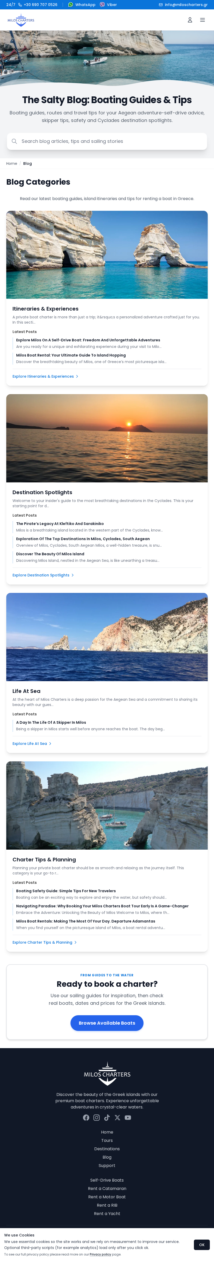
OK (202, 1244)
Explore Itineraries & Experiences (43, 376)
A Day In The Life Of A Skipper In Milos (51, 722)
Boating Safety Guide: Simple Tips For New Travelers (66, 891)
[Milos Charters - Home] (20, 20)
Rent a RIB (107, 1205)
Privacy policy (100, 1254)
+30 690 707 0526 (31, 4)
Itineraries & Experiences (46, 308)
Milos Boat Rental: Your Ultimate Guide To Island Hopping (71, 355)
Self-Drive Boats (107, 1180)
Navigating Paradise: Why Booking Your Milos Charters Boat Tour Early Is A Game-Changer (102, 906)
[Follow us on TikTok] (107, 1117)
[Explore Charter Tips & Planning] (107, 805)
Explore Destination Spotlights (41, 575)
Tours (107, 1140)
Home (11, 163)
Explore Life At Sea (30, 743)
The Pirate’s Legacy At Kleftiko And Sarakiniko (60, 523)
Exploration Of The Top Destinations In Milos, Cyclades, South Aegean (83, 538)
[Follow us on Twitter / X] (117, 1117)
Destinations (107, 1149)
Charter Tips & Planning (44, 859)
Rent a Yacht (107, 1214)
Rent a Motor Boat (107, 1197)
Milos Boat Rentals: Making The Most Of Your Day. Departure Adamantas (85, 921)
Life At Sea (26, 691)
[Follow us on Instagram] (96, 1117)
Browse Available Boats (107, 1023)
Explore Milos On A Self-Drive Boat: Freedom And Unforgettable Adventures (88, 340)
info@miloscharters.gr (186, 4)
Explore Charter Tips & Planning (42, 942)
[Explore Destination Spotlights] (107, 438)
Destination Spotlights (42, 492)
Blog (107, 1157)
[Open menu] (202, 20)
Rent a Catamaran (107, 1189)
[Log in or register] (190, 20)
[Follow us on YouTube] (128, 1117)
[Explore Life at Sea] (107, 637)
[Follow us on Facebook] (86, 1117)
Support (107, 1166)
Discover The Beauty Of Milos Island (50, 554)
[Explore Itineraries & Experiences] (107, 255)
